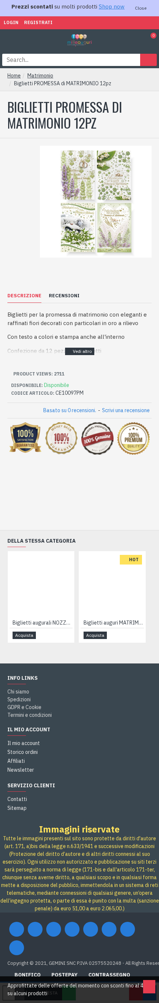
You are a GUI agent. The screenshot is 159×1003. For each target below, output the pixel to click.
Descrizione (24, 296)
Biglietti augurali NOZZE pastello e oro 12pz (42, 622)
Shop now (112, 6)
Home (14, 75)
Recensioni (64, 296)
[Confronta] (66, 635)
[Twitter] (35, 929)
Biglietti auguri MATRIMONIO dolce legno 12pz (113, 622)
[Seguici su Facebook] (16, 929)
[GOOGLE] (53, 929)
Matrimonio (40, 75)
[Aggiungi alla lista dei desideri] (58, 635)
